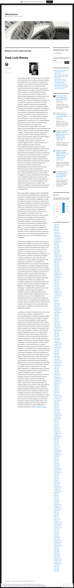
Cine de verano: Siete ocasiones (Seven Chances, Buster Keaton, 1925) (61, 72)
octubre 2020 (57, 329)
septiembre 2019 (58, 347)
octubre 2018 (57, 363)
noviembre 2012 (58, 469)
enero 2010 (56, 521)
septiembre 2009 (58, 527)
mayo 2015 (56, 424)
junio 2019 (56, 351)
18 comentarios (8, 72)
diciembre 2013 (57, 450)
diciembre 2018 (57, 360)
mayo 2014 (56, 442)
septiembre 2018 (58, 365)
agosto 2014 (57, 438)
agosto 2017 (57, 383)
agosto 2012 (57, 474)
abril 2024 (56, 267)
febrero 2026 (57, 233)
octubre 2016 (57, 398)
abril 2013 (56, 462)
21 (63, 209)
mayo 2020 (56, 335)
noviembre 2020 (58, 327)
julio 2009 (56, 530)
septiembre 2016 (58, 400)
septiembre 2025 (58, 241)
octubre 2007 (57, 562)
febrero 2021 (57, 323)
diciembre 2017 (57, 377)
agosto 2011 (57, 492)
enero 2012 (56, 484)
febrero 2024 (57, 270)
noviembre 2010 (58, 506)
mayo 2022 (56, 300)
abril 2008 (56, 553)
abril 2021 (56, 320)
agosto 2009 (57, 528)
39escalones (11, 14)
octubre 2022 (57, 294)
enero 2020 (56, 341)
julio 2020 (56, 332)
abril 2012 (56, 480)
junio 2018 (56, 368)
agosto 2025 (57, 242)
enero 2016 (56, 412)
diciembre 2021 (57, 308)
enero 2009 (57, 539)
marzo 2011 (56, 500)
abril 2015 (56, 426)
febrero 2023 (57, 288)
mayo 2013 (56, 460)
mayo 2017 (56, 388)
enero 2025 (56, 253)
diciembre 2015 (57, 413)
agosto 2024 (57, 261)
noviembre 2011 (57, 488)
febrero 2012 (57, 483)
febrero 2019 (57, 357)
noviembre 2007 (58, 560)
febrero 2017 (57, 392)
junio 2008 (56, 550)
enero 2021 (56, 324)
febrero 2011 (57, 501)
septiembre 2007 (58, 563)
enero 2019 (56, 359)
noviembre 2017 (58, 379)
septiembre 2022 (58, 295)
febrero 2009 (57, 537)
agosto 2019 (57, 348)
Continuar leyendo (41, 407)
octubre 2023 (57, 276)
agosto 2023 (57, 279)
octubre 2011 (57, 489)
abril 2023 (56, 285)
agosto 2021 (57, 314)
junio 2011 (56, 495)
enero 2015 (56, 430)
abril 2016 (56, 407)
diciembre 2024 (57, 255)
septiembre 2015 (58, 418)
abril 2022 (56, 301)
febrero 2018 (57, 374)
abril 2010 (56, 516)
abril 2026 (56, 230)
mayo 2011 (56, 497)
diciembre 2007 (57, 559)
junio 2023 (56, 282)
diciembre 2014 (57, 432)
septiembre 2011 (58, 491)
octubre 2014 (57, 435)
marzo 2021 (57, 321)
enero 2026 (57, 235)
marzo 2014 (57, 445)
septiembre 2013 (58, 454)
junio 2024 (56, 264)
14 (63, 206)
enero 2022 (56, 306)
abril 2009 (56, 534)
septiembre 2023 (58, 277)
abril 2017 (56, 389)
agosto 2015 (57, 419)
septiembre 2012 (58, 472)
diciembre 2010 (57, 504)
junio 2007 (56, 568)
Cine (6, 70)
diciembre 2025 (57, 236)
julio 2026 (56, 226)
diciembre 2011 (57, 486)
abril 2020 (56, 336)
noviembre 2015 (58, 415)
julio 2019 (56, 350)
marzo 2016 (57, 409)
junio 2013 (56, 459)
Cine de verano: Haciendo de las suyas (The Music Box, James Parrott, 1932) (61, 76)
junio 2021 (56, 317)
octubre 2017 (57, 380)
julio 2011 (56, 494)
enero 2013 (56, 466)
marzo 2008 (57, 554)
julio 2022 (56, 297)
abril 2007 (56, 571)
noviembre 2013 (58, 451)
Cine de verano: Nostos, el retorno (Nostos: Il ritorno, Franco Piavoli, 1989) (60, 81)
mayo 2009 (56, 533)
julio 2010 (56, 512)
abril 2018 (56, 371)
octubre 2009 (57, 525)
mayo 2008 (56, 551)
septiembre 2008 (58, 545)
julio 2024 (56, 262)
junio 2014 (56, 441)
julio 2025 (56, 244)
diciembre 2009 (57, 522)
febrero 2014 (57, 447)
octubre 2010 (57, 507)
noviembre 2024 (58, 256)
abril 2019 (56, 354)
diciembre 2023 (57, 273)
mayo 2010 (56, 515)
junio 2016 (56, 404)
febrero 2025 (57, 252)
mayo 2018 (56, 370)
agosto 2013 (57, 456)
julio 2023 (56, 280)
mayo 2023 (56, 283)
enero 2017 (56, 394)
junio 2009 (56, 531)
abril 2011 (56, 498)
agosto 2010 (57, 510)
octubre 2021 (57, 311)
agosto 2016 (57, 401)
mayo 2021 (56, 318)
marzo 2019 (57, 356)
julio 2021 (56, 315)
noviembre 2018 (58, 362)
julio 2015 (56, 421)
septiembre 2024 (58, 259)
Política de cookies (42, 585)
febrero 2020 (57, 339)
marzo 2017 (57, 391)
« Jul (56, 216)
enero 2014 (56, 448)
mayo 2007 (56, 569)
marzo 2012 (57, 481)
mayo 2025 (56, 247)
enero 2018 (56, 376)
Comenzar (49, 1)
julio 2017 (56, 385)
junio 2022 (56, 298)
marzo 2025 (57, 250)
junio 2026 (56, 227)
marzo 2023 (57, 286)
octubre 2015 (57, 416)
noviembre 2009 (58, 524)
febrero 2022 (57, 304)
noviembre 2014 (58, 433)
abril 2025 (56, 249)
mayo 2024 (56, 265)
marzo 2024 (57, 268)
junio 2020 (56, 333)
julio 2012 (56, 475)
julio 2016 (56, 403)
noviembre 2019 (58, 344)
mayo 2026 (56, 229)
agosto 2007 (57, 565)
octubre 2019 (57, 345)
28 (63, 211)
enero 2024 (56, 271)
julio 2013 (56, 457)
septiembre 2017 (58, 382)
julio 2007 (56, 566)
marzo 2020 (57, 338)
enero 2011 (56, 503)
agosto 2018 (57, 367)
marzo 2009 (57, 536)
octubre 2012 (57, 471)
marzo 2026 (57, 232)
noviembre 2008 (58, 542)
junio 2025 (56, 245)
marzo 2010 (57, 518)
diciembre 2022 (57, 291)
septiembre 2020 (58, 330)
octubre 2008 (57, 543)
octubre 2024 (57, 258)
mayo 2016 (56, 406)
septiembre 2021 (58, 312)
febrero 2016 (57, 410)
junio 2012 (56, 477)
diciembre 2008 (57, 540)
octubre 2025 (57, 239)
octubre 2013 (57, 453)
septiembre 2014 (58, 436)
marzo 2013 (57, 463)
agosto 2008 (57, 547)
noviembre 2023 (58, 274)
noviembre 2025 (58, 238)
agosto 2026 (57, 224)
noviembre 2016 (58, 397)
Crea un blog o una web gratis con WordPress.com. (23, 581)
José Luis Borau (16, 57)
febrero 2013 (57, 465)
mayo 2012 (56, 478)
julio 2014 (56, 439)
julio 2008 (56, 548)
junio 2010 (56, 513)
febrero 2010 (57, 519)
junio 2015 (56, 422)
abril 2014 (56, 444)
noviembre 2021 (58, 309)
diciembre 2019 (57, 342)
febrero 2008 (57, 556)
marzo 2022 (57, 303)
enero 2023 (56, 289)
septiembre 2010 (58, 509)
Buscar (54, 60)
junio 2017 (56, 386)
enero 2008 (56, 557)
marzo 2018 (57, 373)
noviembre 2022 (58, 292)
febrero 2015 (57, 429)
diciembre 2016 (57, 395)
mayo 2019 (56, 353)
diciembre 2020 (57, 326)
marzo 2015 (57, 427)
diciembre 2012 (57, 468)
